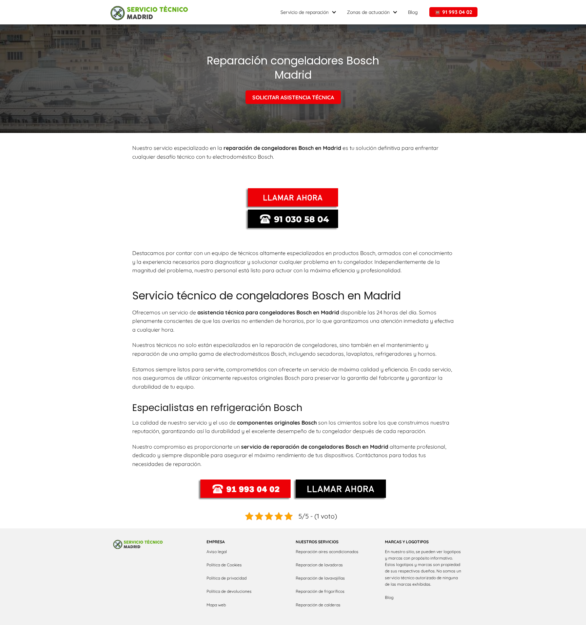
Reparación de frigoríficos (320, 591)
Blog (413, 12)
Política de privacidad (227, 578)
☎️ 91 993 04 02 (453, 12)
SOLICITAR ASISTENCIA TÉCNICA (293, 97)
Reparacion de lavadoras (319, 564)
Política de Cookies (224, 564)
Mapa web (216, 604)
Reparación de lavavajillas (320, 578)
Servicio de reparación (304, 12)
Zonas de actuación (368, 12)
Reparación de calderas (318, 604)
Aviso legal (217, 551)
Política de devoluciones (229, 591)
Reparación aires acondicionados (327, 551)
